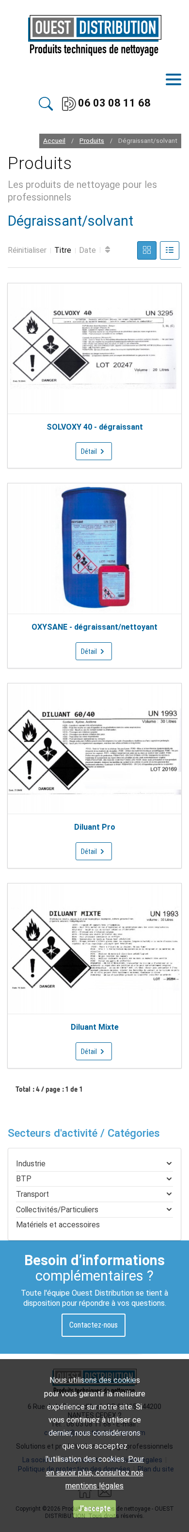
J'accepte (94, 1508)
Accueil (54, 141)
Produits (91, 141)
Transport (32, 1194)
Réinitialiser (27, 250)
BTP (24, 1178)
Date (87, 250)
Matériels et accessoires (58, 1224)
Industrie (31, 1163)
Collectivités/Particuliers (57, 1209)
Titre (62, 250)
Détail (89, 451)
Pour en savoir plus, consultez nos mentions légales (95, 1472)
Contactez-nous (93, 1325)
